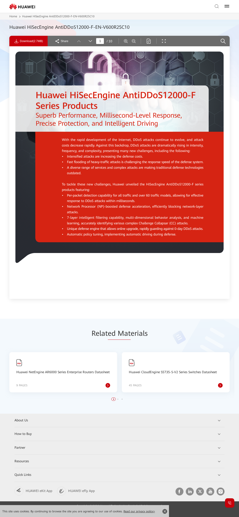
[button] (113, 399)
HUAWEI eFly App (81, 491)
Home (13, 16)
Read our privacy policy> (139, 511)
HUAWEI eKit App (39, 491)
